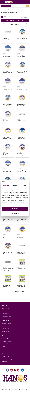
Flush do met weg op (22, 220)
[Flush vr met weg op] (7, 229)
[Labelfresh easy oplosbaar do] (22, 278)
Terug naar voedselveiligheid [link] (8, 9)
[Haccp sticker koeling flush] (22, 229)
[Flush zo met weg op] (7, 245)
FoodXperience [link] (5, 328)
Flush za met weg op (7, 220)
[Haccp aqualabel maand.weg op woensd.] (7, 163)
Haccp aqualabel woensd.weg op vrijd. (7, 88)
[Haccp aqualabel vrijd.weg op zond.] (22, 163)
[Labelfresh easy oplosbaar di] (22, 262)
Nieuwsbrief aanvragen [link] (7, 359)
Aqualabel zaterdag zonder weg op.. (7, 72)
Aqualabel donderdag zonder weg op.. (7, 55)
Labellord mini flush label (21, 121)
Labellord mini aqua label (6, 39)
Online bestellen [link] (6, 356)
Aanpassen (14, 213)
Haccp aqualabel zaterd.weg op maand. (22, 55)
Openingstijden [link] (5, 313)
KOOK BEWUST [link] (5, 331)
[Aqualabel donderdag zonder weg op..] (7, 48)
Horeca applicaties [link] (6, 316)
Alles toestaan (15, 208)
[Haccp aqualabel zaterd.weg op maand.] (22, 48)
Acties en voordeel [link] (6, 323)
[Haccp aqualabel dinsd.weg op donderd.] (22, 32)
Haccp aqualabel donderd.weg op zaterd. (22, 88)
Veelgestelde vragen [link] (7, 344)
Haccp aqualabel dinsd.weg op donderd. (22, 39)
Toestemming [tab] (5, 185)
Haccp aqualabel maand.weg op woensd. (7, 170)
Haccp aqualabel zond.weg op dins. (8, 105)
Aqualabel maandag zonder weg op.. (7, 121)
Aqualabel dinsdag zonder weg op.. (7, 154)
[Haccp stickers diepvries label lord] (7, 130)
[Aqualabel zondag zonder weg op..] (22, 64)
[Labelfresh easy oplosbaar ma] (7, 278)
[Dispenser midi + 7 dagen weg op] (7, 262)
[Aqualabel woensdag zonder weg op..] (22, 147)
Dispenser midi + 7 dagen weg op (8, 269)
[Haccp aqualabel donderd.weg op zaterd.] (22, 81)
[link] (12, 2)
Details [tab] (15, 185)
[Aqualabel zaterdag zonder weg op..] (7, 64)
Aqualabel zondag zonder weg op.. (22, 72)
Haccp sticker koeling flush (20, 236)
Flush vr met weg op (7, 236)
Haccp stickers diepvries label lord (7, 137)
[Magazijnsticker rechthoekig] (22, 97)
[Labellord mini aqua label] (7, 32)
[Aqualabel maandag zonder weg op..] (7, 114)
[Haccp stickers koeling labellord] (22, 130)
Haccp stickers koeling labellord (21, 137)
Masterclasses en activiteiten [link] (9, 326)
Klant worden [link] (5, 353)
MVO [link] (3, 346)
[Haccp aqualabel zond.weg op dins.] (7, 97)
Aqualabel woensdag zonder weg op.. (22, 154)
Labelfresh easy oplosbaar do (21, 286)
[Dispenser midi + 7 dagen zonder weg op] (22, 245)
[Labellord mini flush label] (22, 114)
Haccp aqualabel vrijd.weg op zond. (22, 170)
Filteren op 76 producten (16, 20)
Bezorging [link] (4, 311)
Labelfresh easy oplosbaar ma (7, 286)
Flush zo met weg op (7, 253)
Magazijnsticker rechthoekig (21, 105)
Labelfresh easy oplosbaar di (21, 269)
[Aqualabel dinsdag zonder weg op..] (7, 147)
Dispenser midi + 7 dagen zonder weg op (22, 253)
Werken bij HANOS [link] (6, 341)
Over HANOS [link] (5, 338)
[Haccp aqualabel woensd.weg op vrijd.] (7, 81)
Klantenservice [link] (5, 308)
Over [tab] (24, 185)
